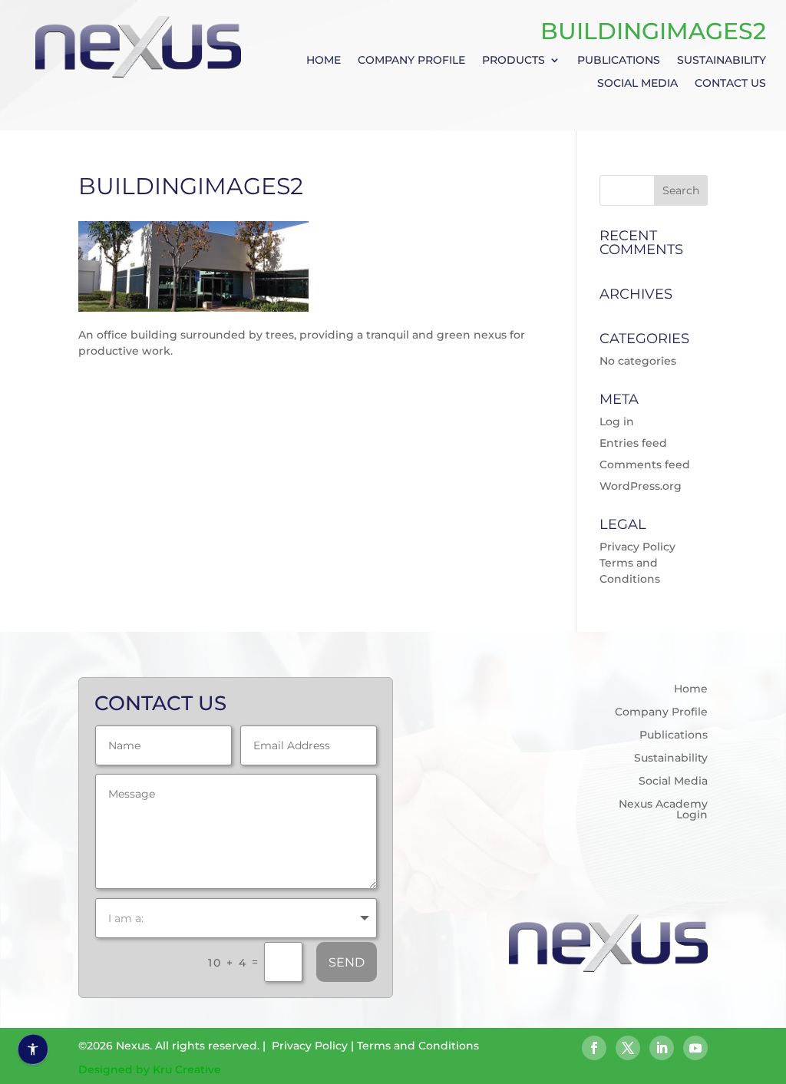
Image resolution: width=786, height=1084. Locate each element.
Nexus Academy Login (663, 809)
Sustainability (721, 61)
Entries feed (633, 443)
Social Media (637, 84)
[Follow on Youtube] (695, 1048)
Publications (618, 61)
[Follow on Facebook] (594, 1048)
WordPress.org (640, 486)
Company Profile (411, 61)
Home (323, 61)
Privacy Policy (637, 547)
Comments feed (644, 464)
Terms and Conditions (418, 1046)
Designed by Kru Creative (149, 1069)
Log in (616, 421)
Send (347, 962)
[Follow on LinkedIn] (661, 1048)
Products (513, 61)
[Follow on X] (628, 1048)
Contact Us (730, 84)
